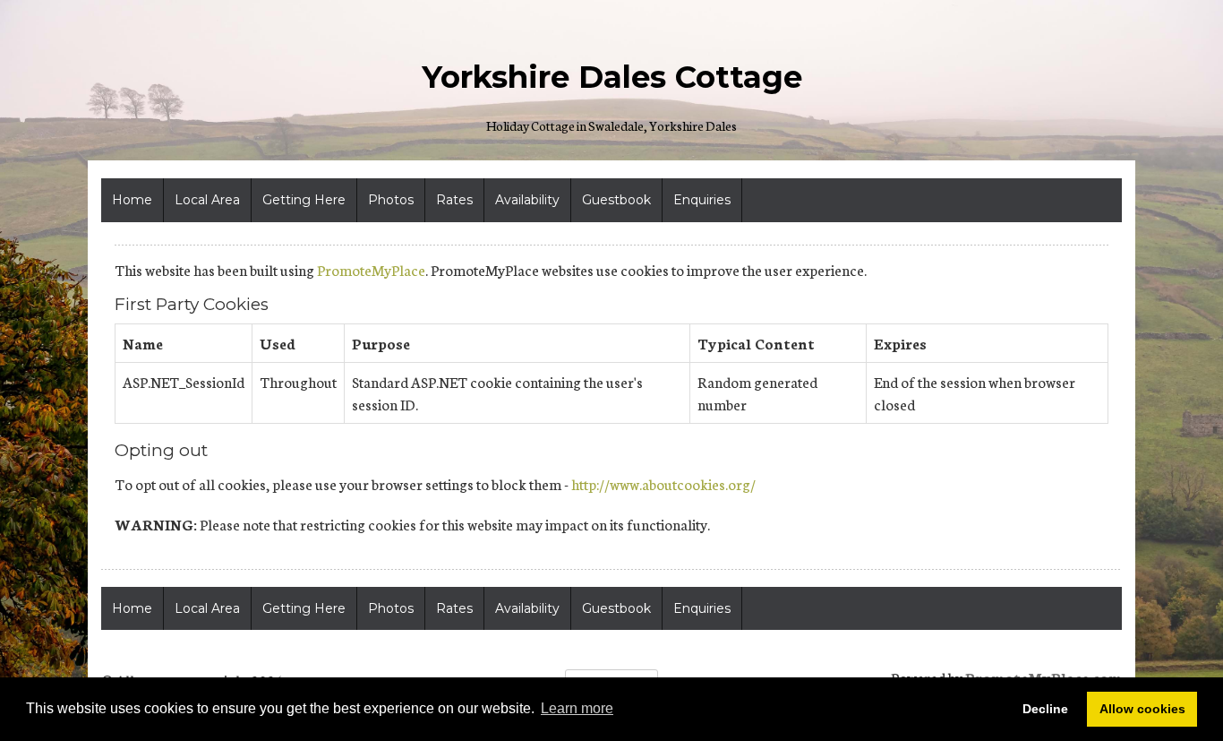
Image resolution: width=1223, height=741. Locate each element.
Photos (391, 200)
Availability (527, 200)
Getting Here (304, 200)
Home (132, 200)
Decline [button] (1045, 709)
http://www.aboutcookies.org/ (663, 483)
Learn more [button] (577, 708)
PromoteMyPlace (371, 269)
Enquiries (702, 200)
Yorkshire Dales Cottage (612, 77)
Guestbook (616, 200)
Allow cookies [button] (1142, 709)
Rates (454, 200)
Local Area (207, 200)
